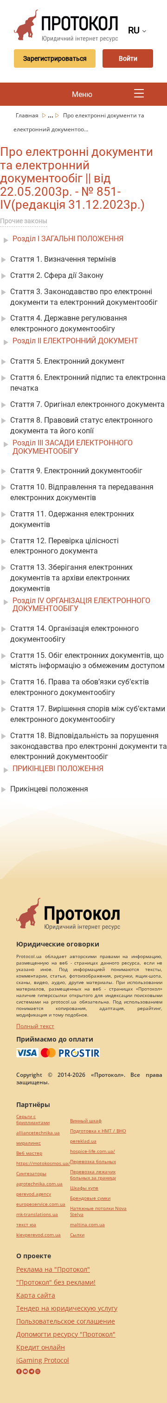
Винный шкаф (86, 1121)
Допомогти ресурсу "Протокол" (66, 1334)
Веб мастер (29, 1153)
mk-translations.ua (37, 1214)
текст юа (26, 1225)
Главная (28, 115)
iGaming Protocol (42, 1360)
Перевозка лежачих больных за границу (93, 1175)
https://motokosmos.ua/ (43, 1163)
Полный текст (35, 1026)
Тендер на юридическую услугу (66, 1308)
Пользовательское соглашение (65, 1321)
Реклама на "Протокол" (53, 1269)
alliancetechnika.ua (38, 1133)
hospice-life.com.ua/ (92, 1151)
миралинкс (28, 1143)
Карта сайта (35, 1295)
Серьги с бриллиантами (33, 1119)
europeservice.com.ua (40, 1204)
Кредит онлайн (40, 1347)
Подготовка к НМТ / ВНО (98, 1131)
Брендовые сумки (90, 1198)
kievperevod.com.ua (38, 1235)
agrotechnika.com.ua (39, 1184)
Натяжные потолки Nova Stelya (98, 1211)
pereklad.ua (83, 1141)
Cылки (77, 1235)
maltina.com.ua (87, 1225)
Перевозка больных (93, 1161)
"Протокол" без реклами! (56, 1282)
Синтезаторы (31, 1174)
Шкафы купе (84, 1188)
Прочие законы (23, 221)
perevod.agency (33, 1194)
